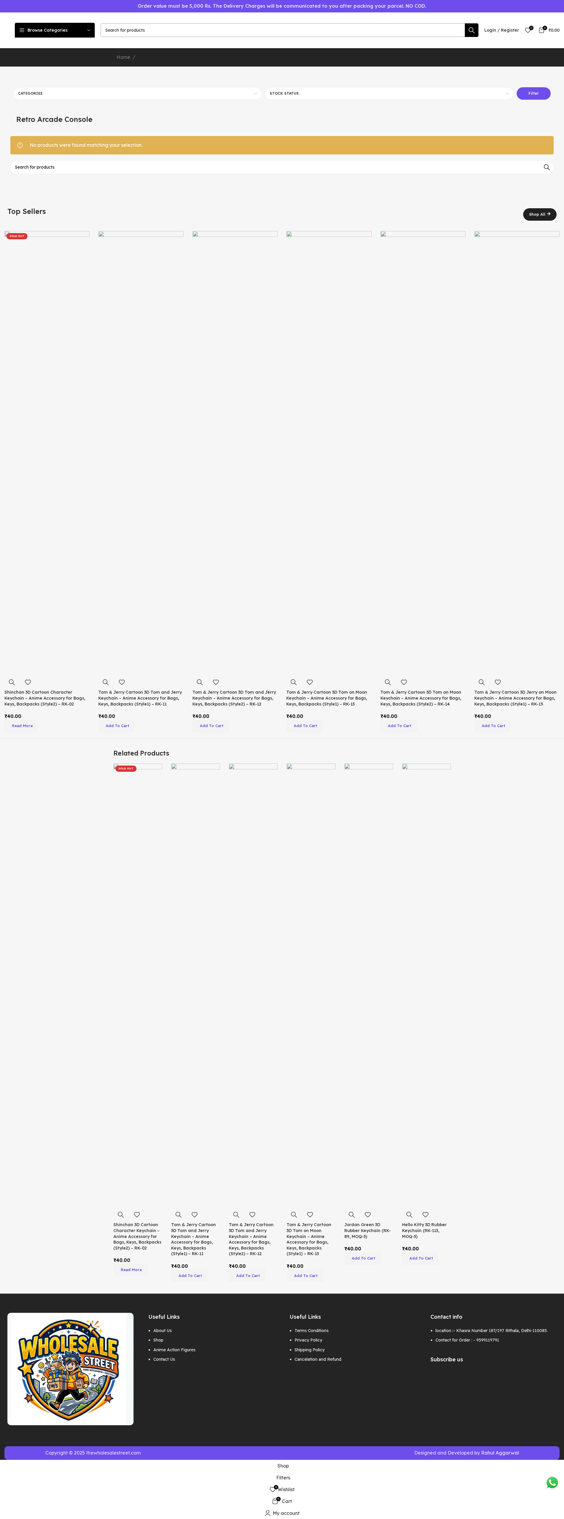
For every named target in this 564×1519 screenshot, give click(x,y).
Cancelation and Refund (318, 1359)
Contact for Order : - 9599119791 (467, 1340)
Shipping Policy (309, 1349)
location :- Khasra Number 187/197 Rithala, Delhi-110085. (492, 1330)
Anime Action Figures (174, 1349)
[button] (116, 726)
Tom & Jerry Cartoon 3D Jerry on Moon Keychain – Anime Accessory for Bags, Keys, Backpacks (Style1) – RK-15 (515, 698)
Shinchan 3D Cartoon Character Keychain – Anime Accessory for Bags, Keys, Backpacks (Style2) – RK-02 (44, 698)
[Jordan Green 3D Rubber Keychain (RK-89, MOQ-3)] (368, 985)
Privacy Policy (308, 1340)
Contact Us (164, 1359)
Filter (533, 93)
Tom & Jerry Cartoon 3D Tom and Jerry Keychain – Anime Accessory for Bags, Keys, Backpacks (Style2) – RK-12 (234, 698)
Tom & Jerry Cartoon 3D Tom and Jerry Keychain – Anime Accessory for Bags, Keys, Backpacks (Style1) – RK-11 (140, 698)
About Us (162, 1330)
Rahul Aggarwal (500, 1453)
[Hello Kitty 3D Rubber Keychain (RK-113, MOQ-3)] (426, 985)
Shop (158, 1340)
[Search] (471, 30)
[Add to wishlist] (27, 682)
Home (123, 57)
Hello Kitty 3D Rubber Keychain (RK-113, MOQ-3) (424, 1230)
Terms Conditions (312, 1330)
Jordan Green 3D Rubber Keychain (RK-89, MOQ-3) (367, 1230)
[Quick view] (11, 682)
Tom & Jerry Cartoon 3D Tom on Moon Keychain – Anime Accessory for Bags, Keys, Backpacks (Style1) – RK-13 (326, 698)
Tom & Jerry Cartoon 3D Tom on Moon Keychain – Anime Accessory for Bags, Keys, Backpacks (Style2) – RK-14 (420, 698)
